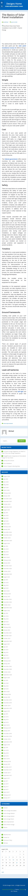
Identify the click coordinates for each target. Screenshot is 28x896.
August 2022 (7, 610)
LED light (20, 391)
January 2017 (7, 798)
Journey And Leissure (9, 460)
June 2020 (6, 683)
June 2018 (6, 750)
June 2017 (6, 784)
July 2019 (6, 714)
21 (17, 862)
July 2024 (6, 546)
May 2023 (6, 585)
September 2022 (8, 607)
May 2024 (6, 551)
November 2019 (8, 702)
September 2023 (8, 574)
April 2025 (6, 521)
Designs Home (14, 3)
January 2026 (7, 496)
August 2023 (7, 577)
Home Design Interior (9, 816)
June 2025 (6, 515)
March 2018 (6, 758)
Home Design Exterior (9, 813)
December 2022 (8, 599)
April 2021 (6, 655)
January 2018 (7, 764)
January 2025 (7, 529)
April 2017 (6, 789)
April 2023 (6, 588)
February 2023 (7, 593)
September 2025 (8, 507)
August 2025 (7, 510)
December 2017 (8, 767)
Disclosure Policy (8, 840)
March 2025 (6, 524)
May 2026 (6, 484)
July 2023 (6, 579)
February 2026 (7, 493)
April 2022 (6, 621)
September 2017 (8, 775)
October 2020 (7, 672)
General (5, 808)
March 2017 (6, 792)
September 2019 (8, 708)
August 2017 (7, 778)
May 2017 (6, 786)
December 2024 (8, 532)
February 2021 (7, 661)
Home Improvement (8, 423)
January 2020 (7, 697)
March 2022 (6, 624)
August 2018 (7, 744)
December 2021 (8, 633)
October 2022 (7, 605)
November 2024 (8, 535)
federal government (11, 159)
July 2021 (6, 647)
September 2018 (8, 742)
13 (13, 860)
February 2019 (7, 728)
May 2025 (6, 518)
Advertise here (7, 834)
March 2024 (6, 557)
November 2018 (8, 736)
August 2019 (7, 711)
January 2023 (7, 596)
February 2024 (7, 560)
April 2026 (6, 487)
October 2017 (7, 772)
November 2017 (8, 770)
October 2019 (7, 705)
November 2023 (8, 568)
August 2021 (7, 644)
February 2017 (7, 795)
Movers (5, 827)
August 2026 (7, 476)
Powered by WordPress (8, 889)
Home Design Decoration (10, 810)
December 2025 (8, 498)
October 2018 (7, 739)
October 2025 (7, 504)
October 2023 (7, 571)
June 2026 (6, 482)
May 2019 (6, 719)
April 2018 (6, 756)
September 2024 (8, 540)
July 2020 (6, 680)
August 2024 (7, 543)
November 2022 (8, 602)
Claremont (21, 889)
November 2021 (8, 635)
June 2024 (6, 549)
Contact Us (6, 837)
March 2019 (6, 725)
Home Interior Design (9, 824)
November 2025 (8, 501)
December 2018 (8, 733)
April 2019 (6, 722)
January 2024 (7, 563)
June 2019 (6, 716)
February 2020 (7, 694)
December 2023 (8, 565)
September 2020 (8, 675)
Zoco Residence (8, 463)
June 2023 (6, 582)
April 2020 (6, 688)
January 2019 (7, 730)
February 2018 (7, 761)
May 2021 (6, 652)
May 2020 (6, 686)
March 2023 (6, 591)
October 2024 (7, 538)
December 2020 (8, 666)
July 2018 (6, 747)
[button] (1, 6)
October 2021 (7, 638)
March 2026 (6, 490)
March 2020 (6, 691)
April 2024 (6, 554)
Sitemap (6, 843)
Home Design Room (9, 819)
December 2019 (8, 700)
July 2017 (6, 781)
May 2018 (6, 753)
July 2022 (6, 613)
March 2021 (6, 658)
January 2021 (7, 663)
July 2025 (6, 512)
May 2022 (6, 619)
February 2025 (7, 526)
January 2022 (7, 630)
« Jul (3, 872)
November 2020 (8, 669)
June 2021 (6, 649)
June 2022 (6, 616)
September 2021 (8, 641)
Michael (6, 22)
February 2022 (7, 627)
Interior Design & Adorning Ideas (12, 466)
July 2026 (6, 479)
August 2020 (7, 677)
